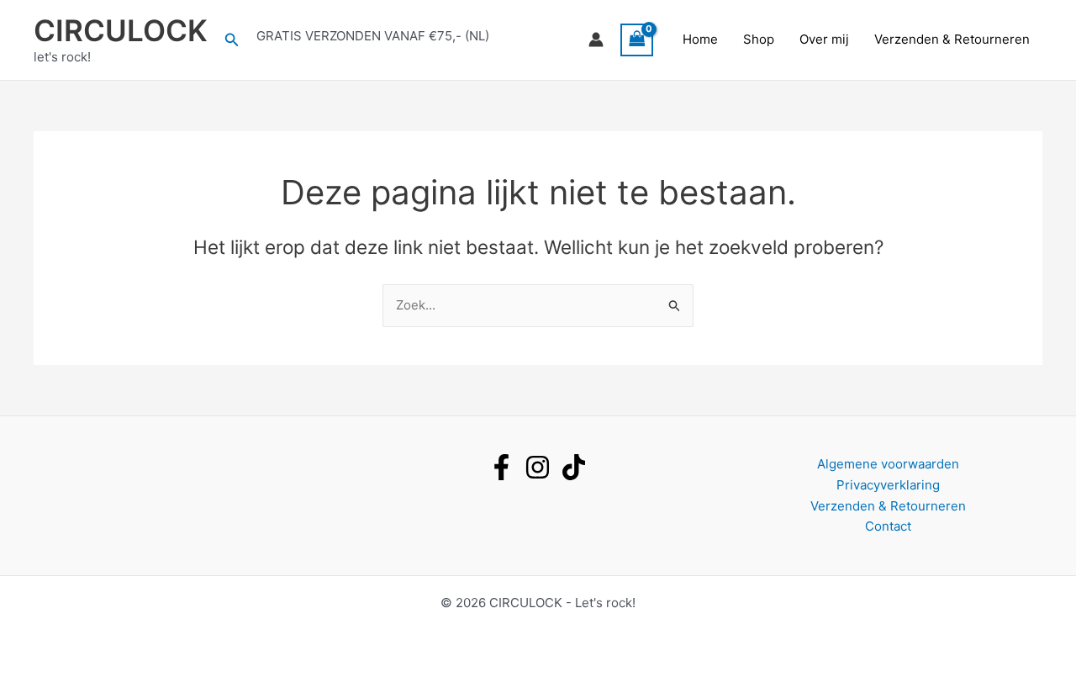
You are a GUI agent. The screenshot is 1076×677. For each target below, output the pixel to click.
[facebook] (501, 467)
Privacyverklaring (888, 485)
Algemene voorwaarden (888, 464)
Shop (758, 39)
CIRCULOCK (121, 30)
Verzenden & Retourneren (952, 39)
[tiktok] (574, 467)
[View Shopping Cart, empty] (637, 40)
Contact (888, 526)
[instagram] (538, 467)
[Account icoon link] (596, 39)
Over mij (824, 39)
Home (700, 39)
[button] (232, 39)
